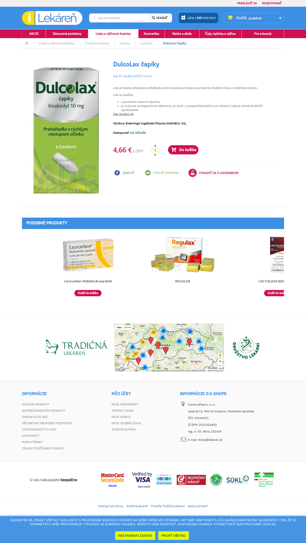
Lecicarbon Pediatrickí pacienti (88, 281)
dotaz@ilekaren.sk (210, 440)
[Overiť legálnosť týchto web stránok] (264, 480)
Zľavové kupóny (124, 429)
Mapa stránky (32, 442)
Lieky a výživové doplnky (113, 34)
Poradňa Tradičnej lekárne (168, 506)
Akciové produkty (36, 404)
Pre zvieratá (263, 34)
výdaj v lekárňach (201, 18)
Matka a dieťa (182, 34)
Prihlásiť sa (247, 3)
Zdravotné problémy (67, 34)
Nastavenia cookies (135, 535)
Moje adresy (121, 417)
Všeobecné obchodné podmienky (47, 423)
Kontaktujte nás (34, 417)
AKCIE (34, 34)
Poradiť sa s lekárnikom (219, 173)
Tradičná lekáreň (137, 506)
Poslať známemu (166, 173)
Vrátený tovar (122, 411)
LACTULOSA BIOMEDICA (278, 281)
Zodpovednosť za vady (39, 429)
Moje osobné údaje (126, 423)
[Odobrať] (155, 150)
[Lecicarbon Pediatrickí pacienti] (88, 255)
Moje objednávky (125, 404)
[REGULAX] (183, 255)
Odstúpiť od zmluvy (110, 506)
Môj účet (121, 393)
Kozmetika (151, 34)
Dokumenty (30, 436)
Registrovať (272, 3)
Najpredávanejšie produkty (43, 411)
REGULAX (182, 281)
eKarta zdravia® (198, 506)
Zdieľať (128, 173)
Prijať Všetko (174, 535)
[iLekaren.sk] (52, 18)
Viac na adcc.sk (123, 114)
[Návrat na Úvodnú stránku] (26, 43)
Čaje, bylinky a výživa (220, 34)
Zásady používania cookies (43, 448)
